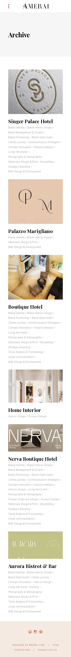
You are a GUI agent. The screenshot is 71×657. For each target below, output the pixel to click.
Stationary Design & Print (23, 161)
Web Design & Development (24, 171)
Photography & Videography (25, 156)
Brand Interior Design (40, 127)
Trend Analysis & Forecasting (25, 352)
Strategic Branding (19, 166)
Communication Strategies (44, 142)
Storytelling (47, 161)
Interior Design (17, 416)
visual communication (21, 356)
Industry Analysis (44, 147)
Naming (34, 587)
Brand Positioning (18, 137)
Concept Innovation (19, 147)
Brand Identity (16, 127)
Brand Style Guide (42, 137)
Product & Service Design (23, 499)
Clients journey (17, 142)
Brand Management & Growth (25, 132)
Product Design (37, 416)
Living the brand (17, 151)
